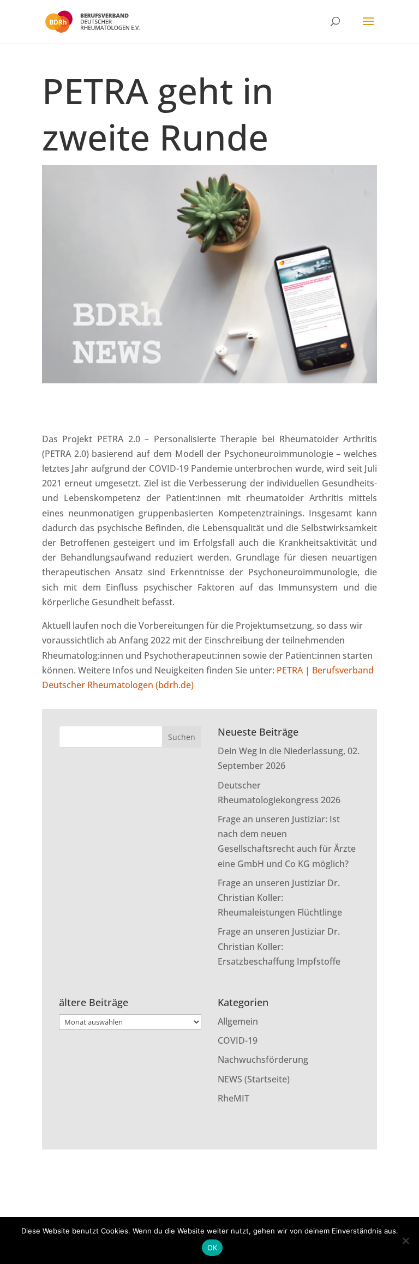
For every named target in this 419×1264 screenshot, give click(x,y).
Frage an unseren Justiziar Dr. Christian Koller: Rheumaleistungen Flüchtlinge (280, 897)
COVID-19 (238, 1040)
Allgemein (238, 1021)
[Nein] (405, 1240)
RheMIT (233, 1098)
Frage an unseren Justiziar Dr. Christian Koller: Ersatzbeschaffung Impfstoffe (279, 946)
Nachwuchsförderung (263, 1060)
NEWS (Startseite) (254, 1079)
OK (212, 1247)
